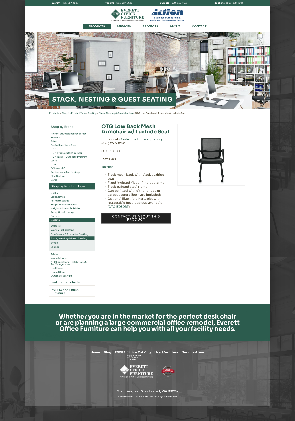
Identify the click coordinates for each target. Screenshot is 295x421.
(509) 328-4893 (228, 3)
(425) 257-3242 (65, 3)
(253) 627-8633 (118, 3)
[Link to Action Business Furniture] (167, 15)
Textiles (107, 167)
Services (124, 26)
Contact (199, 26)
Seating (92, 113)
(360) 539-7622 (173, 3)
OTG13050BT (118, 207)
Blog (107, 352)
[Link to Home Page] (136, 378)
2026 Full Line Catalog (133, 352)
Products (96, 26)
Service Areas (193, 352)
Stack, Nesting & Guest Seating (116, 113)
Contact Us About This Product (136, 218)
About (175, 26)
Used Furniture (166, 352)
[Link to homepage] (127, 15)
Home (95, 352)
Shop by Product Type (73, 113)
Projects (150, 26)
